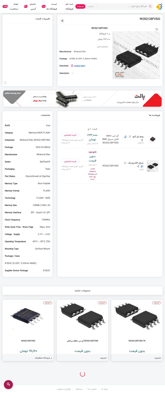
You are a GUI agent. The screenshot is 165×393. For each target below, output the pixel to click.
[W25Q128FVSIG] (28, 330)
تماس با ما (92, 389)
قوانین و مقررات (63, 389)
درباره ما (105, 389)
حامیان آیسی (30, 6)
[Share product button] (62, 20)
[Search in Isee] (150, 6)
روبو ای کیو (138, 136)
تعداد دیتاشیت (10, 6)
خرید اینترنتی (70, 135)
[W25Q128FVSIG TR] (137, 330)
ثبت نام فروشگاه (69, 6)
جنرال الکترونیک (135, 163)
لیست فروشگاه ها (49, 6)
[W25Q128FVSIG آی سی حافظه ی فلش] (82, 330)
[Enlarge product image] (157, 30)
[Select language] (8, 384)
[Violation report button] (129, 137)
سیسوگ (79, 389)
